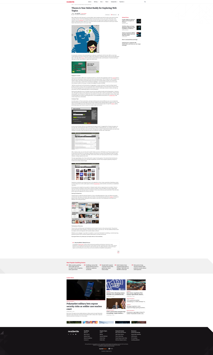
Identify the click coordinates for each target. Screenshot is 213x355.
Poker (106, 1)
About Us (86, 332)
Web (118, 252)
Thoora (82, 57)
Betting (95, 1)
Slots (101, 1)
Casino (89, 1)
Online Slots (102, 340)
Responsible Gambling (136, 334)
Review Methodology (135, 332)
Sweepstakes (113, 1)
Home (72, 4)
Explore (113, 103)
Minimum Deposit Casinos (121, 340)
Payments (121, 1)
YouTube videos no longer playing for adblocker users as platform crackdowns (128, 27)
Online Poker (102, 338)
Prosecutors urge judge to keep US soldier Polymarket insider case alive (136, 314)
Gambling (108, 291)
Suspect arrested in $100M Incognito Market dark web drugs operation (128, 34)
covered (114, 77)
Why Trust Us (86, 334)
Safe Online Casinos (119, 334)
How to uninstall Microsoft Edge (130, 39)
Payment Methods (103, 336)
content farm (112, 95)
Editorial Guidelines (88, 338)
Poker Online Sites (119, 336)
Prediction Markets (70, 301)
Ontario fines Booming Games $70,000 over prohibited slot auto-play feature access (115, 294)
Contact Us (86, 340)
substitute (81, 20)
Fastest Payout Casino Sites (121, 338)
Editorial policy (81, 244)
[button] (145, 1)
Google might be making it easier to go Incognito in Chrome (128, 20)
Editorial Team (87, 336)
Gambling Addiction (135, 340)
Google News (97, 183)
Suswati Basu (69, 311)
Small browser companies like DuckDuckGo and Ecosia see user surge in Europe (131, 44)
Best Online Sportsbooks (120, 332)
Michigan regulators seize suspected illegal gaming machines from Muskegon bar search (136, 308)
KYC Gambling (134, 338)
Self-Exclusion (134, 336)
